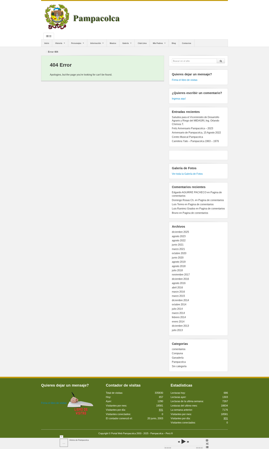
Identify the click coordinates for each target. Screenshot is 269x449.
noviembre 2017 (181, 274)
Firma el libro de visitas (184, 80)
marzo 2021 (178, 249)
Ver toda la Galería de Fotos (187, 174)
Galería (125, 43)
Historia (58, 43)
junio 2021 (178, 244)
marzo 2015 (178, 296)
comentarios (178, 349)
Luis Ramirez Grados (183, 208)
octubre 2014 (179, 304)
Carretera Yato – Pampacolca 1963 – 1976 (195, 141)
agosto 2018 (179, 266)
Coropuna (177, 353)
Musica (113, 43)
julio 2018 (177, 270)
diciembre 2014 (180, 300)
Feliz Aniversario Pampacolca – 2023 (192, 128)
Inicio (46, 43)
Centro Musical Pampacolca (187, 137)
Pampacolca (179, 362)
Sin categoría (179, 366)
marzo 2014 (178, 313)
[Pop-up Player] (207, 440)
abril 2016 (177, 287)
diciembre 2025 (180, 232)
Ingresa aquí (179, 98)
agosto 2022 (179, 240)
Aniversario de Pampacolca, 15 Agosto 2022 (196, 132)
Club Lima (142, 43)
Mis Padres (158, 43)
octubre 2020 (179, 253)
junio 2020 (178, 257)
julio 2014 (177, 308)
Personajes (76, 43)
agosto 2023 (179, 236)
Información (95, 43)
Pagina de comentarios (211, 200)
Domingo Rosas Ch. (183, 200)
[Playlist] (207, 447)
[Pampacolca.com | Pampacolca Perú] (83, 16)
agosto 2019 (179, 261)
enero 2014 (178, 321)
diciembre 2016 (180, 279)
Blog (174, 43)
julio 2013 (177, 330)
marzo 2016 (178, 291)
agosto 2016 (179, 283)
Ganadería (178, 357)
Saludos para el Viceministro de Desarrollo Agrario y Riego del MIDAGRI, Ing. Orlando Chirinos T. (195, 120)
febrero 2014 (179, 317)
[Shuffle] (207, 444)
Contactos (186, 43)
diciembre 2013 (180, 325)
